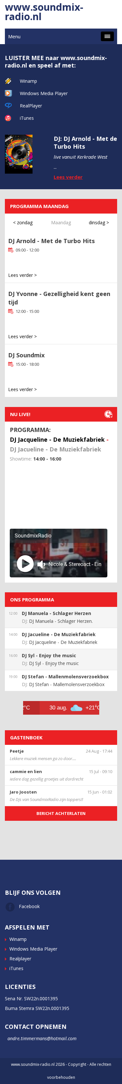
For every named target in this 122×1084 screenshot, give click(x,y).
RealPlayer (31, 106)
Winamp (28, 81)
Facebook (29, 906)
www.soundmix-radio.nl (44, 11)
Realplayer (20, 958)
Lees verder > (22, 275)
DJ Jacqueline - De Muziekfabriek (57, 439)
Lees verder (68, 177)
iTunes (27, 118)
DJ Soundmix (26, 355)
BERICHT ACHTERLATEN (61, 813)
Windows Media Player (44, 93)
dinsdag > (99, 222)
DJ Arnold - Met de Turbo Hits (51, 241)
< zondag (23, 222)
